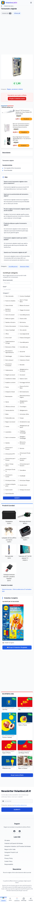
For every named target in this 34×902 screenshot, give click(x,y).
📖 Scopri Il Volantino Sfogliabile (17, 647)
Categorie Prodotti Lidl (11, 852)
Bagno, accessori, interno (15, 89)
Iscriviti (17, 809)
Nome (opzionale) (8, 280)
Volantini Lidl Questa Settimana (13, 843)
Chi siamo (7, 840)
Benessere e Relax (24, 266)
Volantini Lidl (6, 13)
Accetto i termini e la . (15, 805)
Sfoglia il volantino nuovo (17, 98)
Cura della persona (13, 266)
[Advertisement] (17, 35)
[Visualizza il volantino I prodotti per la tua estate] (17, 622)
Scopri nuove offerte (17, 775)
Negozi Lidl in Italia (9, 849)
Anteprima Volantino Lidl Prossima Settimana (17, 846)
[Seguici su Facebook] (14, 831)
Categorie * (6, 293)
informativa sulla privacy (20, 805)
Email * (5, 286)
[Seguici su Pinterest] (20, 831)
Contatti (6, 855)
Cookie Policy (8, 861)
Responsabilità (8, 864)
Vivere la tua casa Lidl (9, 6)
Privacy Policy (8, 858)
